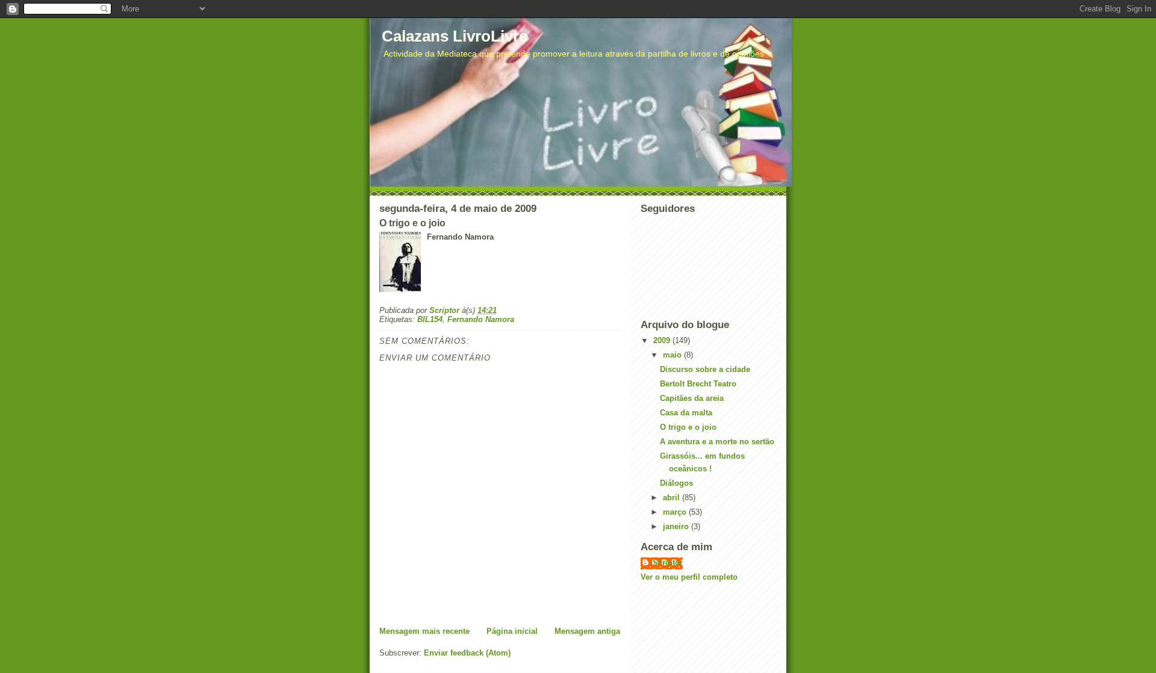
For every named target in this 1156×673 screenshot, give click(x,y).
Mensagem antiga (587, 631)
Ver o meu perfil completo (689, 577)
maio (673, 354)
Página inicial (512, 631)
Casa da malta (686, 412)
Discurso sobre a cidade (705, 369)
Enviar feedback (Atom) (467, 652)
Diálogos (676, 483)
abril (672, 497)
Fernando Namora (480, 319)
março (676, 511)
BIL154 (430, 319)
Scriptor (668, 562)
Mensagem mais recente (424, 631)
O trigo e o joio (688, 427)
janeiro (677, 526)
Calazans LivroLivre (454, 36)
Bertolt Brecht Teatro (698, 383)
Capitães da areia (692, 398)
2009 (663, 340)
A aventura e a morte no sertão (717, 441)
